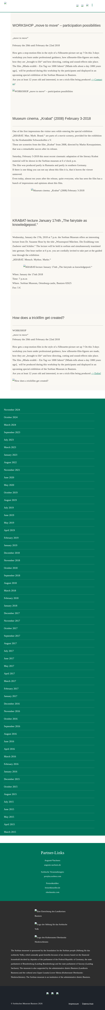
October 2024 (11, 417)
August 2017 (10, 643)
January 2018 (10, 605)
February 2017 (11, 688)
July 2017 (9, 651)
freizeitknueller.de (52, 887)
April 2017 (9, 673)
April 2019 (9, 530)
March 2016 (10, 756)
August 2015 (10, 794)
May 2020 (9, 485)
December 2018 (12, 552)
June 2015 (9, 809)
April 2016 (9, 749)
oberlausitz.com (52, 892)
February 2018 (11, 598)
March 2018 (10, 590)
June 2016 (9, 741)
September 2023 (12, 432)
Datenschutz (88, 1004)
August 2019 (10, 500)
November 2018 (12, 560)
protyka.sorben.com (52, 876)
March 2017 (10, 681)
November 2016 (12, 711)
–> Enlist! (96, 373)
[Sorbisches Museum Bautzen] (45, 7)
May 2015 (9, 816)
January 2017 (10, 696)
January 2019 (10, 545)
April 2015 (9, 824)
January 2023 (10, 454)
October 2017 (11, 628)
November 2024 (12, 409)
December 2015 (12, 779)
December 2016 (12, 703)
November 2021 (12, 470)
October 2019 (11, 492)
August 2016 (10, 733)
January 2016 (10, 771)
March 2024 (10, 424)
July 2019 (9, 507)
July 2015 (9, 801)
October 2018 (11, 568)
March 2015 (10, 832)
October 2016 (11, 718)
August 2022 (10, 462)
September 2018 (12, 575)
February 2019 (11, 537)
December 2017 (12, 613)
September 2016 (12, 726)
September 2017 (12, 635)
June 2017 (9, 658)
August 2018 (10, 583)
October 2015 (11, 786)
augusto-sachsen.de (52, 865)
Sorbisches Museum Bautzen (25, 1003)
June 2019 (9, 515)
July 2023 (9, 439)
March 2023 (10, 447)
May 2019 (9, 522)
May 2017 (9, 666)
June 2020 (9, 477)
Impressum (74, 1004)
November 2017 (12, 620)
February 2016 (11, 764)
